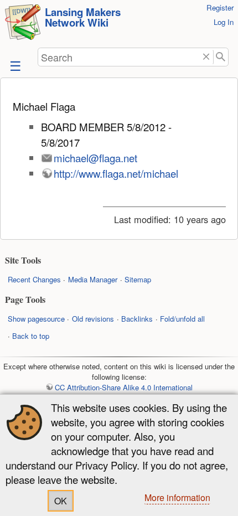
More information (177, 497)
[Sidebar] (14, 65)
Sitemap (138, 279)
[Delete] (206, 57)
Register (220, 7)
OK (60, 500)
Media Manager (92, 279)
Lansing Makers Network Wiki (83, 17)
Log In (224, 22)
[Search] (221, 57)
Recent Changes (34, 279)
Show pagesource (36, 318)
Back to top (30, 336)
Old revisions (93, 318)
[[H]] (22, 23)
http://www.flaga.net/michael (116, 173)
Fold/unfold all (182, 318)
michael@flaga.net (95, 158)
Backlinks (137, 318)
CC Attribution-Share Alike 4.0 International (123, 387)
